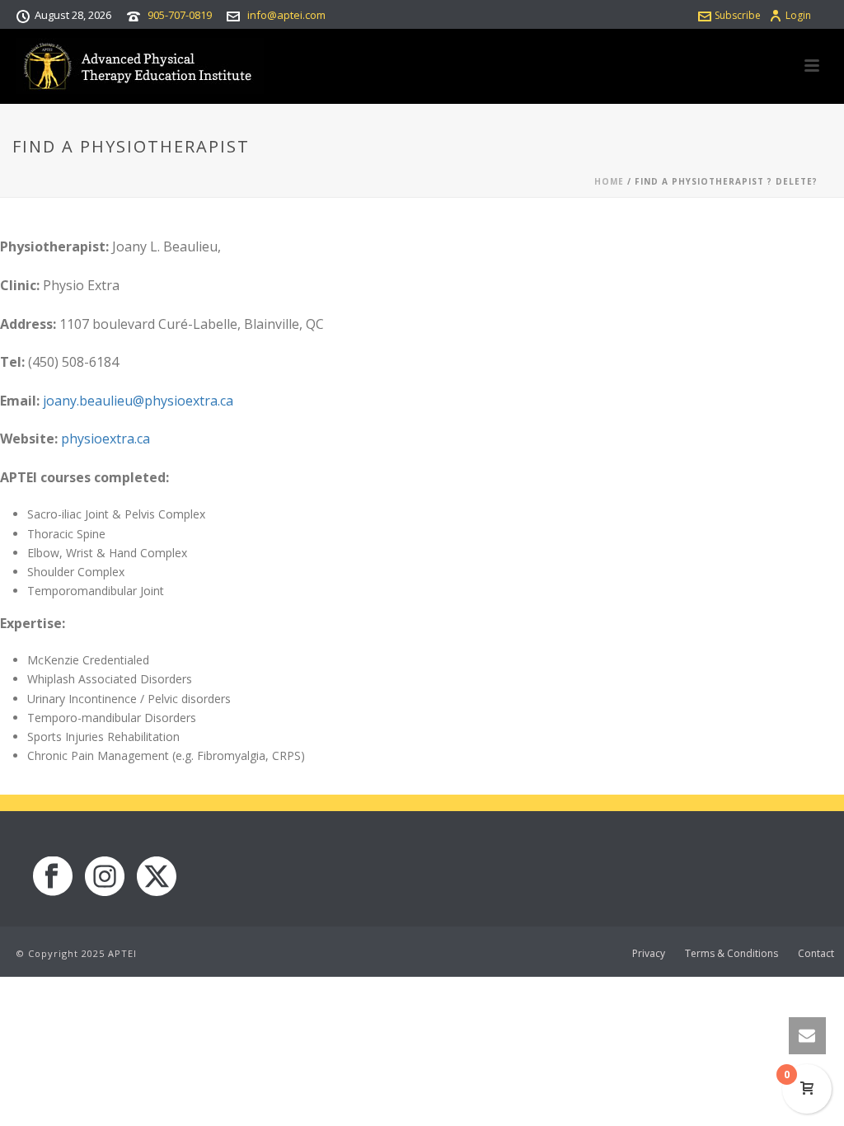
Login (798, 15)
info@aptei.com (286, 14)
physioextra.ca (105, 438)
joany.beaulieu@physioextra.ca (138, 401)
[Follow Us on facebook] (53, 877)
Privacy (648, 953)
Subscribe (738, 15)
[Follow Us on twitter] (156, 877)
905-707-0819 (180, 14)
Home (609, 181)
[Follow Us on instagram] (104, 877)
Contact (816, 953)
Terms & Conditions (731, 953)
